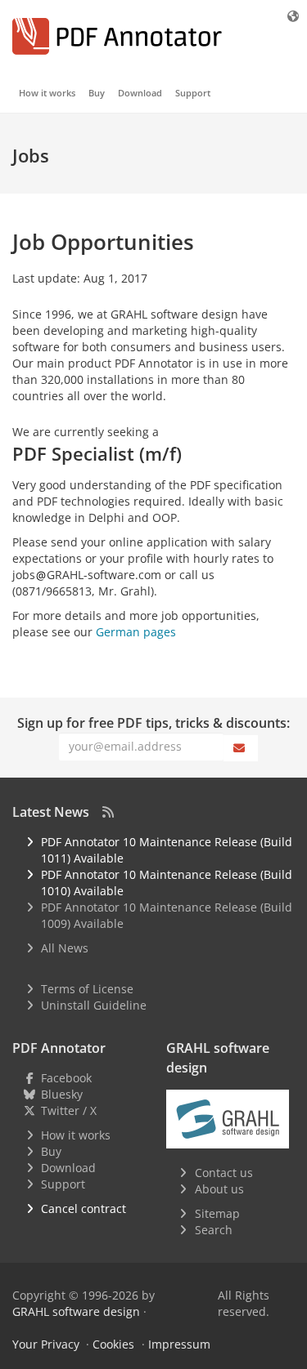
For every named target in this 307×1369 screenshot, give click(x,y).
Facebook (66, 1078)
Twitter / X (69, 1110)
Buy (96, 93)
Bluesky (62, 1094)
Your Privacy (45, 1344)
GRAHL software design (76, 1311)
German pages (136, 632)
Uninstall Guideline (94, 1005)
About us (219, 1189)
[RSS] (108, 812)
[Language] (294, 16)
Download (140, 93)
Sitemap (217, 1213)
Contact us (224, 1172)
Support (192, 93)
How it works (47, 93)
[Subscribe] (240, 748)
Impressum (179, 1344)
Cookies (113, 1344)
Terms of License (87, 989)
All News (64, 948)
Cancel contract (83, 1208)
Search (214, 1229)
